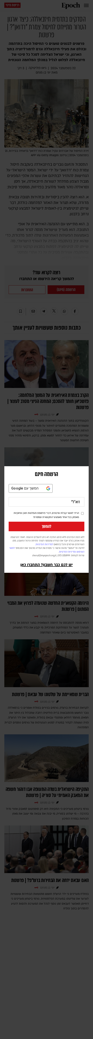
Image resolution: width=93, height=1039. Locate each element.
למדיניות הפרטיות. (44, 544)
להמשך (46, 526)
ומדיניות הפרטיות (67, 551)
